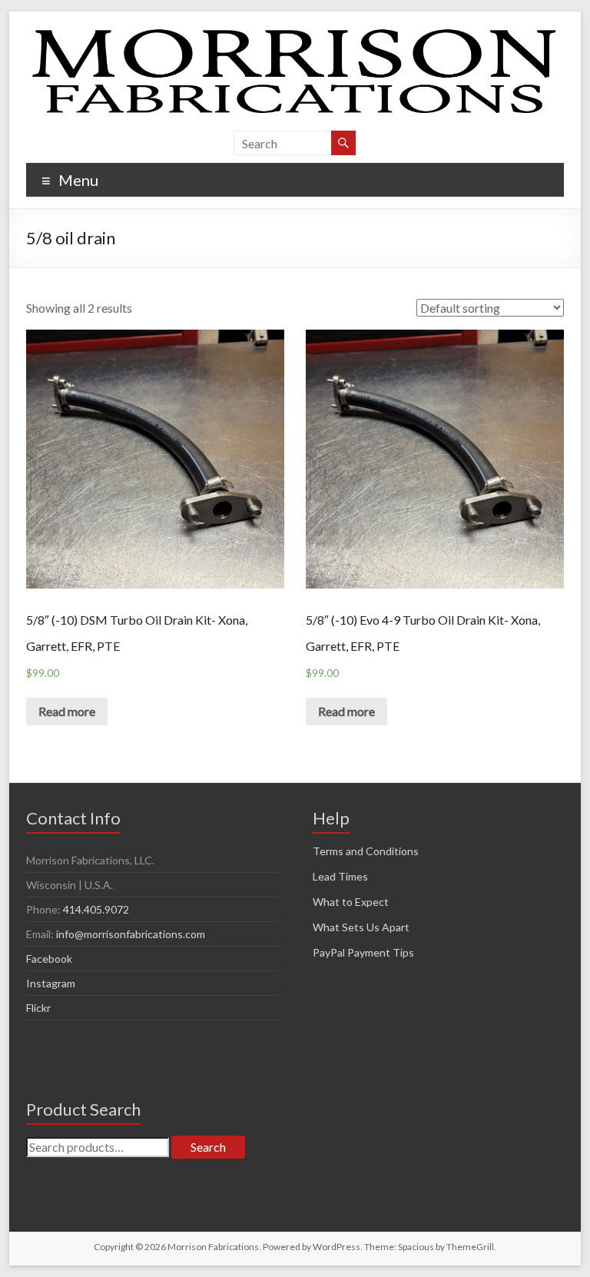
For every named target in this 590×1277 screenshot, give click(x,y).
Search (208, 1146)
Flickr (38, 1007)
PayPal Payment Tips (363, 952)
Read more (66, 711)
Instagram (50, 983)
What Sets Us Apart (361, 927)
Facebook (49, 958)
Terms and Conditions (366, 850)
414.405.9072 (96, 909)
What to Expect (351, 901)
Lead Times (340, 876)
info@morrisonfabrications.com (130, 933)
